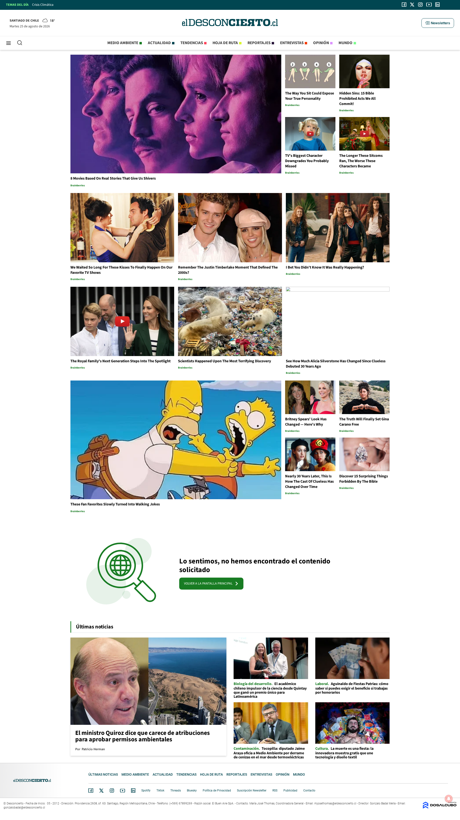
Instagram (112, 790)
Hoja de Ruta (225, 43)
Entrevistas (292, 43)
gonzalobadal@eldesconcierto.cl (24, 807)
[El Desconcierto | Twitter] (412, 4)
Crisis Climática (42, 4)
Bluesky (192, 790)
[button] (437, 23)
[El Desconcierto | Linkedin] (437, 4)
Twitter (101, 790)
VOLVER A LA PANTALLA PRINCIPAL (209, 583)
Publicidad (290, 790)
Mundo (345, 43)
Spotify (145, 790)
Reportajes (258, 43)
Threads (175, 790)
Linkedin (133, 790)
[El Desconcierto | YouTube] (429, 4)
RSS (274, 790)
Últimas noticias (103, 774)
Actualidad (159, 43)
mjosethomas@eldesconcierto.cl (335, 803)
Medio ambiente (122, 43)
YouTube (122, 790)
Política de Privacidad (217, 790)
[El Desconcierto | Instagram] (420, 4)
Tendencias (191, 43)
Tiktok (160, 790)
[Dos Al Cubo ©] (439, 807)
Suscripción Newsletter (251, 790)
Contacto (309, 790)
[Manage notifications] (449, 798)
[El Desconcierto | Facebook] (404, 4)
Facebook (90, 790)
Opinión (321, 43)
